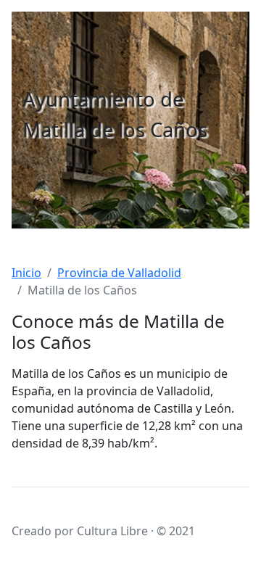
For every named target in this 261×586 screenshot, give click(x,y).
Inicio (26, 273)
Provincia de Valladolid (119, 273)
